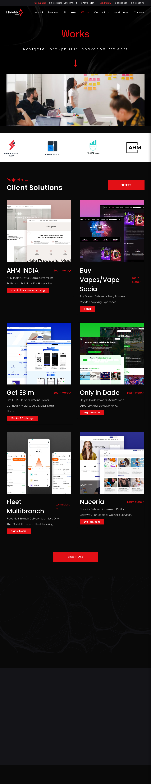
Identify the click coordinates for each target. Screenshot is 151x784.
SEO (35, 743)
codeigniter (73, 732)
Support (90, 740)
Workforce (121, 12)
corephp (72, 738)
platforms (70, 12)
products (90, 763)
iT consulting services (43, 748)
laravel (71, 727)
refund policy (35, 767)
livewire (72, 758)
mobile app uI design (43, 727)
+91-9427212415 (14, 762)
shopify (72, 722)
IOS (70, 753)
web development (42, 707)
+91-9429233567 (14, 752)
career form (92, 717)
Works (85, 12)
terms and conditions (61, 767)
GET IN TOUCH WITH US (75, 635)
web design (39, 722)
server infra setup (41, 753)
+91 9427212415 (70, 3)
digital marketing (41, 738)
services (53, 12)
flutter (71, 748)
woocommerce (75, 712)
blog (88, 758)
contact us (91, 735)
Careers (139, 12)
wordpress (73, 707)
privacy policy (13, 767)
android (72, 743)
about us (10, 707)
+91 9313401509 (120, 3)
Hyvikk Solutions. (69, 779)
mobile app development (45, 712)
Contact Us (101, 12)
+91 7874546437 (86, 3)
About (39, 12)
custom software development (48, 717)
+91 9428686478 (137, 3)
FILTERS (126, 185)
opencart (73, 717)
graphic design (40, 732)
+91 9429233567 (54, 3)
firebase (72, 763)
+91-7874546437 (14, 757)
